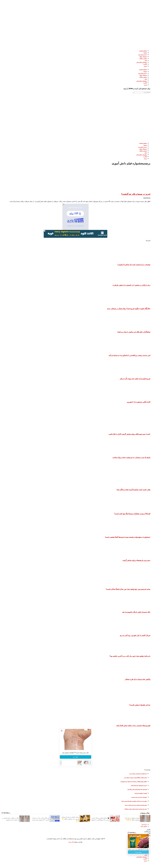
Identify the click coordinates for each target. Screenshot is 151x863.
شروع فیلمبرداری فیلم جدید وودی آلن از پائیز (135, 378)
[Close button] (148, 833)
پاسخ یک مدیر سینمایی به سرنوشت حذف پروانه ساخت (131, 457)
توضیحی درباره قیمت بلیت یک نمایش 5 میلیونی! (133, 264)
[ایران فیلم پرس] (103, 47)
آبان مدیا (71, 842)
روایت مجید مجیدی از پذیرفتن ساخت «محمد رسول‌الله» (135, 809)
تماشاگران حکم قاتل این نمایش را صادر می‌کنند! (133, 332)
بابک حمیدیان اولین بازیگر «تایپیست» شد (136, 612)
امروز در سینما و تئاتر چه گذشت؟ (135, 193)
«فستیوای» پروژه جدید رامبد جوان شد (139, 797)
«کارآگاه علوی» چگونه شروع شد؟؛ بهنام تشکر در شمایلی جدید (128, 308)
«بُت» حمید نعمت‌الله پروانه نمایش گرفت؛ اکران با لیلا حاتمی (129, 434)
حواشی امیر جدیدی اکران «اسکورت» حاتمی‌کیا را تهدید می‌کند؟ (134, 801)
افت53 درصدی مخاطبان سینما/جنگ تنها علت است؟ (132, 513)
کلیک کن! (75, 757)
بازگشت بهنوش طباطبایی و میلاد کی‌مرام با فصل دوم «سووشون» (134, 781)
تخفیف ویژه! (138, 852)
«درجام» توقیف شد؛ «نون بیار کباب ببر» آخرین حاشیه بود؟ (130, 656)
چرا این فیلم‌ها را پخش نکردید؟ (139, 705)
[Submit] (133, 92)
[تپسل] (63, 204)
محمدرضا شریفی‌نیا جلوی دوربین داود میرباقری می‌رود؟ (136, 805)
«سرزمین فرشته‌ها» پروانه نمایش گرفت (136, 560)
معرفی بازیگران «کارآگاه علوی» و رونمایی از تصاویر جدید (135, 777)
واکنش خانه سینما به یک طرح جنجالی (137, 679)
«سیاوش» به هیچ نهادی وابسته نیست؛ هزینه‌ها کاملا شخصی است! (127, 537)
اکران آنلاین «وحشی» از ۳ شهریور (138, 402)
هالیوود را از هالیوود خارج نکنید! (141, 793)
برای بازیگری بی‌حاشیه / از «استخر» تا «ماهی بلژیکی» (131, 285)
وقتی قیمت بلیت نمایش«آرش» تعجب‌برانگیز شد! (133, 489)
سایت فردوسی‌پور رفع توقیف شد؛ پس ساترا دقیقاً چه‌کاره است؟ (128, 589)
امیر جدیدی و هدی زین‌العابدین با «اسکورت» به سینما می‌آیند (129, 355)
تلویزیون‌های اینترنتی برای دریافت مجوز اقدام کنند (133, 725)
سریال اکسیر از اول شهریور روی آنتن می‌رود (135, 635)
